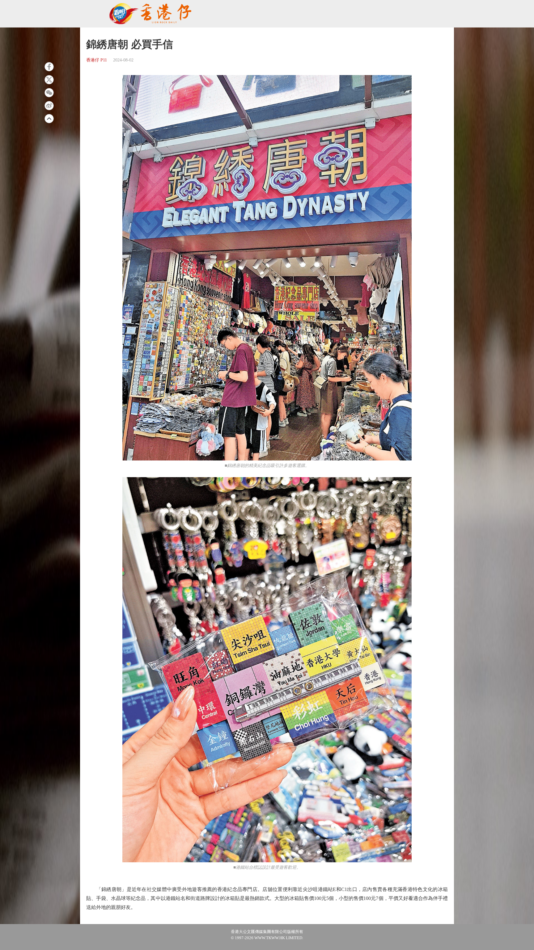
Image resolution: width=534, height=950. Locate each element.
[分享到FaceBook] (49, 66)
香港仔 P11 (96, 60)
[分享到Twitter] (49, 79)
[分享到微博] (49, 105)
